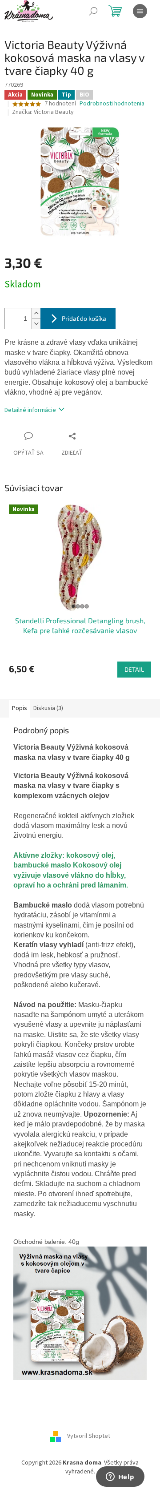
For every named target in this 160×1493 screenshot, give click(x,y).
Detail (134, 669)
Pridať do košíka (84, 318)
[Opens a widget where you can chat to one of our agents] (120, 1477)
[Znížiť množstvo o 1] (36, 324)
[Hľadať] (93, 11)
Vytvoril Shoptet (88, 1436)
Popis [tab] (19, 708)
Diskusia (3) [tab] (48, 708)
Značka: (43, 112)
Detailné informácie (30, 410)
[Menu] (140, 11)
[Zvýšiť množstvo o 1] (36, 313)
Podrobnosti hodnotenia (112, 104)
